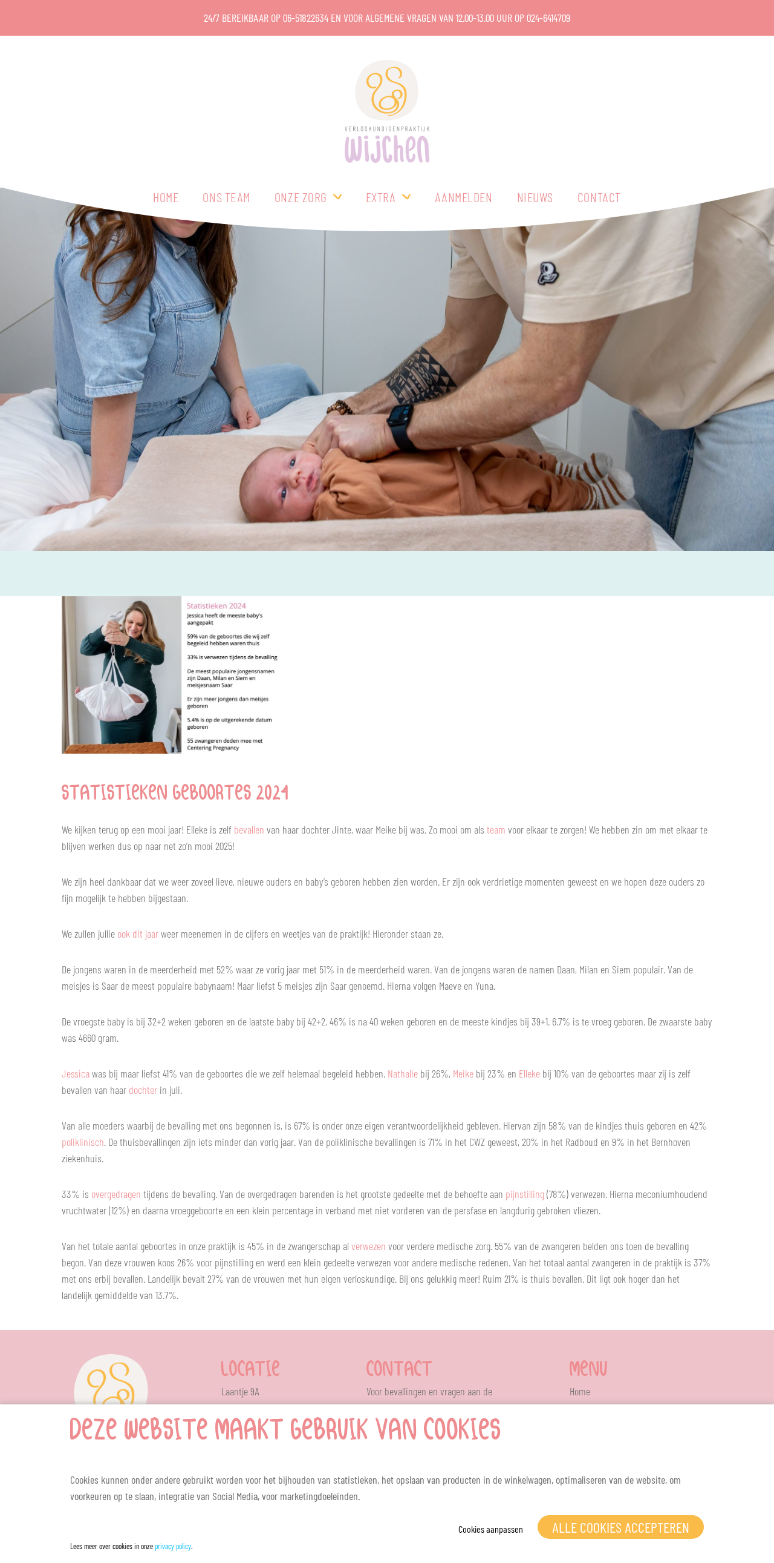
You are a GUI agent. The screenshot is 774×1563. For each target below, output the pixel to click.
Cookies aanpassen (490, 1529)
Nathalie (403, 1073)
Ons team (226, 197)
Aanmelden (464, 197)
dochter (143, 1089)
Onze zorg (301, 197)
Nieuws (535, 197)
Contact (599, 197)
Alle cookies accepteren (620, 1527)
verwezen (368, 1245)
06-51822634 (305, 17)
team (496, 829)
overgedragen (116, 1193)
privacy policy (173, 1546)
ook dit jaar (137, 933)
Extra (381, 197)
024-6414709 (548, 17)
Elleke (529, 1073)
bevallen (249, 829)
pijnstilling (525, 1193)
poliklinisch (83, 1141)
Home (165, 197)
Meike (463, 1073)
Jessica (75, 1073)
